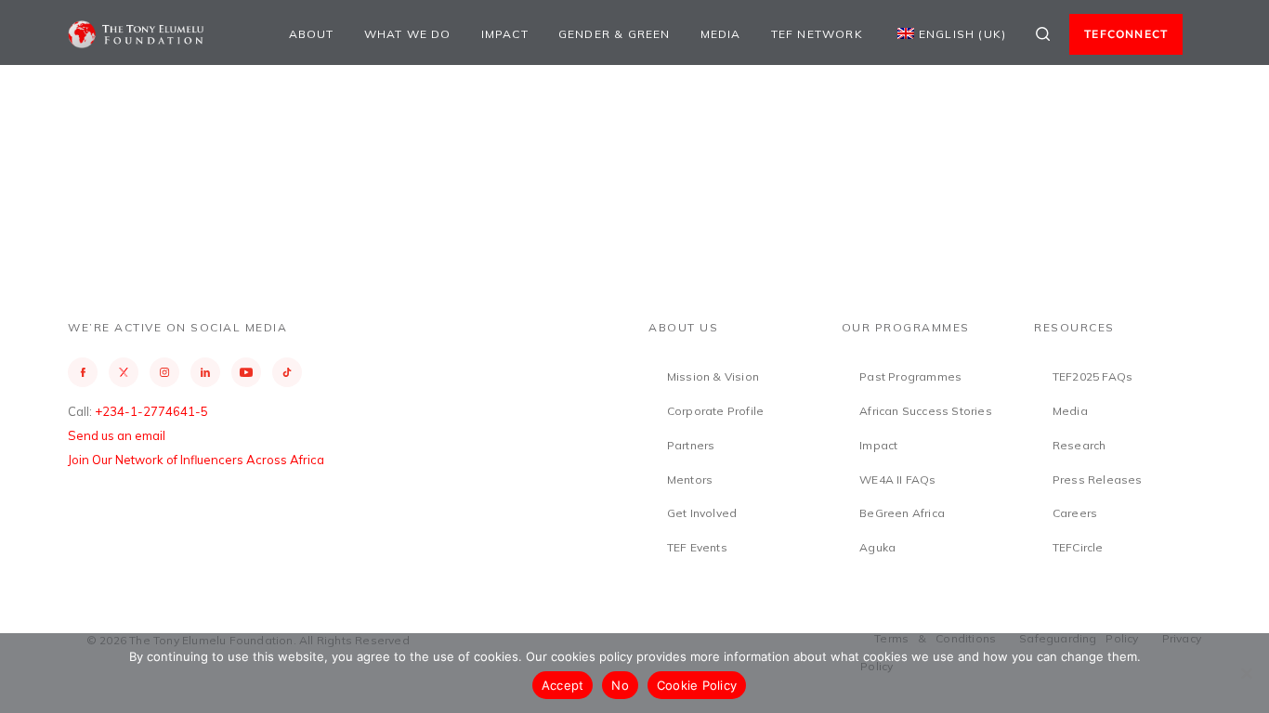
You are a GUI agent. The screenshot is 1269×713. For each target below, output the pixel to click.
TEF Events (697, 547)
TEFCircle (1078, 547)
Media (720, 34)
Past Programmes (910, 376)
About (311, 34)
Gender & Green (614, 34)
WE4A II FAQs (897, 479)
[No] (1245, 673)
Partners (691, 445)
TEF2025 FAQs (1092, 376)
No (620, 685)
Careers (1075, 513)
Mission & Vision (713, 376)
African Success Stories (925, 411)
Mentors (690, 479)
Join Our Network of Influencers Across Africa (196, 459)
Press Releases (1098, 479)
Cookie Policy (697, 685)
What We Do (407, 34)
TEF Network (817, 34)
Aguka (877, 547)
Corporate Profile (715, 411)
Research (1079, 445)
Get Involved (702, 513)
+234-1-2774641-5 (151, 411)
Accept (563, 685)
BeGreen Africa (902, 513)
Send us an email (116, 435)
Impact (505, 34)
